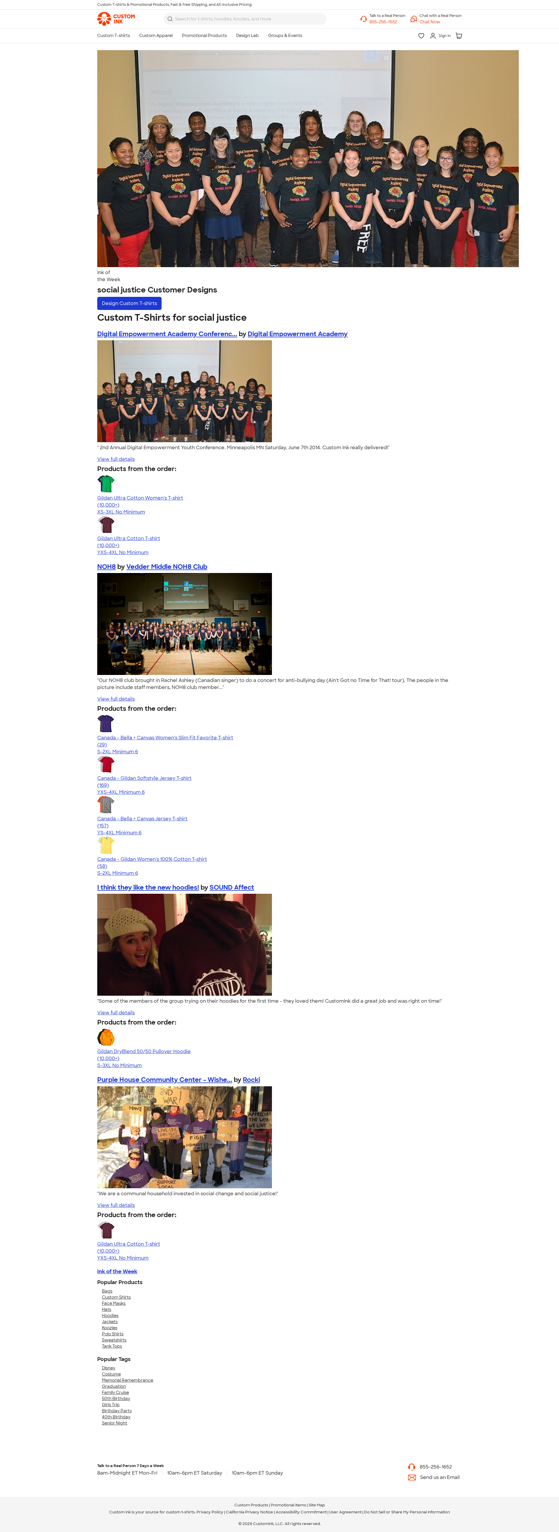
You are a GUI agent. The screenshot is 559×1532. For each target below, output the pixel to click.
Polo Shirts (112, 1334)
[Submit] (170, 19)
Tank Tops (112, 1346)
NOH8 (106, 567)
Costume (111, 1374)
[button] (441, 22)
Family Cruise (115, 1392)
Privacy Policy (210, 1512)
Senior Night (114, 1423)
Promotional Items (288, 1505)
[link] (116, 19)
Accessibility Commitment (301, 1512)
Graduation (114, 1386)
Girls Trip (111, 1404)
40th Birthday (116, 1417)
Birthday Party (117, 1410)
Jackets (110, 1321)
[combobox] (245, 19)
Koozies (109, 1327)
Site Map (317, 1505)
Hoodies (110, 1315)
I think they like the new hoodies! (148, 887)
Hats (106, 1309)
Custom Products (251, 1505)
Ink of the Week (117, 1271)
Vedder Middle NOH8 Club (166, 567)
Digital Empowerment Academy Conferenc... (167, 334)
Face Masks (113, 1303)
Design (129, 303)
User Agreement (345, 1512)
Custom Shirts (116, 1297)
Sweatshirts (114, 1340)
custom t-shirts (180, 1512)
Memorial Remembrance (127, 1380)
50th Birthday (116, 1398)
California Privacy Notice (249, 1512)
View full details (116, 459)
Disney (108, 1368)
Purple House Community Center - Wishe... (164, 1080)
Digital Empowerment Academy (298, 334)
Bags (107, 1291)
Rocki (251, 1080)
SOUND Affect (232, 887)
